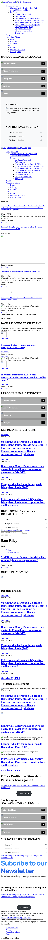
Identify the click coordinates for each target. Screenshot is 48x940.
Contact (8, 45)
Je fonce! (24, 907)
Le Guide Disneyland (23, 14)
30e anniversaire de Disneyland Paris (23, 8)
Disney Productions (13, 552)
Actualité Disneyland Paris (20, 10)
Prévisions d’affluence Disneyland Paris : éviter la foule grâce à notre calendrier (30, 21)
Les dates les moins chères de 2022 (28, 18)
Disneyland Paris (12, 6)
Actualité (13, 43)
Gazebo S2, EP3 (10, 678)
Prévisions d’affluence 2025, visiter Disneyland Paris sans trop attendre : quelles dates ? (23, 377)
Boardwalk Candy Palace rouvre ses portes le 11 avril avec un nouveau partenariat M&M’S (22, 469)
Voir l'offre (24, 793)
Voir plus (4, 222)
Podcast (8, 35)
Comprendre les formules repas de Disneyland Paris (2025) (27, 26)
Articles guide (20, 16)
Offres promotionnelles (23, 31)
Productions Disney (13, 37)
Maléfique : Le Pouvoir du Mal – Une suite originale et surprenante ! (23, 559)
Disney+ (13, 39)
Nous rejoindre (15, 52)
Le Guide (13, 12)
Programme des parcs (23, 29)
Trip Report (19, 33)
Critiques (13, 41)
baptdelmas (5, 338)
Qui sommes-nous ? (17, 50)
